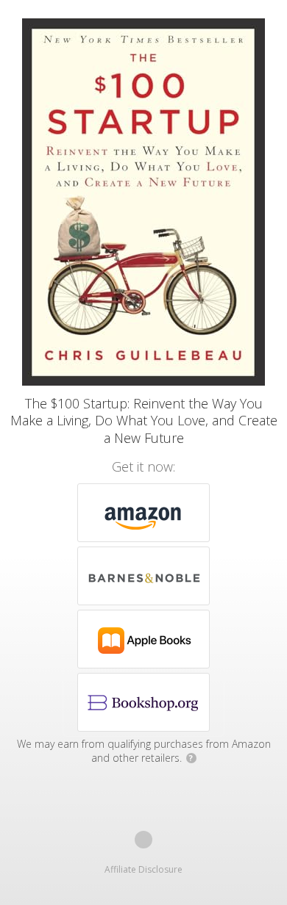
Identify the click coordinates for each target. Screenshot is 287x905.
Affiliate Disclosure (143, 869)
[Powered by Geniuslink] (143, 839)
